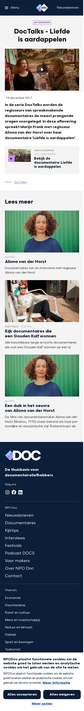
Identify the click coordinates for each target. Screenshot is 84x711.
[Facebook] (13, 492)
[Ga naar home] (42, 8)
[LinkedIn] (20, 492)
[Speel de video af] (42, 69)
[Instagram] (7, 492)
